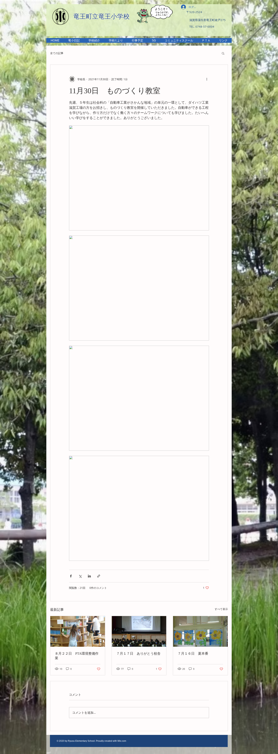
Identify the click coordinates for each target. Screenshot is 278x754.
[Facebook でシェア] (71, 576)
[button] (94, 40)
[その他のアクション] (206, 79)
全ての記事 (56, 53)
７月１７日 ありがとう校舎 (138, 653)
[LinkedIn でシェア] (89, 576)
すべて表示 (221, 609)
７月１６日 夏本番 (193, 653)
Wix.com (121, 741)
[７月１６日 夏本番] (200, 631)
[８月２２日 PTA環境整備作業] (77, 631)
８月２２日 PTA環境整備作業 (77, 656)
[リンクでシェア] (98, 576)
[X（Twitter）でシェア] (80, 576)
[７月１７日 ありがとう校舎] (139, 631)
